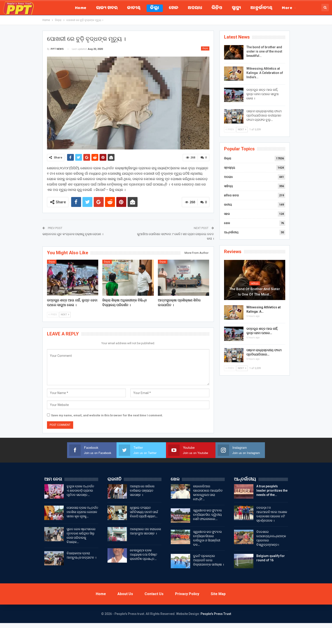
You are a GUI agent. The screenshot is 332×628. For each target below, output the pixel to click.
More (287, 8)
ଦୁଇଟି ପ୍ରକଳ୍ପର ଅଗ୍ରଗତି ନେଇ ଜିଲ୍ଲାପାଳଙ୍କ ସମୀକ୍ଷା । (208, 560)
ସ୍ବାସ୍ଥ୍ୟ (236, 8)
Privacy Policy (187, 594)
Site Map (218, 594)
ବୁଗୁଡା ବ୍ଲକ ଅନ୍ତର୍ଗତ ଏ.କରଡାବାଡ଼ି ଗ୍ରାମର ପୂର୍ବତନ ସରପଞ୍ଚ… (80, 490)
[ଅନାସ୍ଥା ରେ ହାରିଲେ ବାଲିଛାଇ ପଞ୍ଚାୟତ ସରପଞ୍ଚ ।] (117, 491)
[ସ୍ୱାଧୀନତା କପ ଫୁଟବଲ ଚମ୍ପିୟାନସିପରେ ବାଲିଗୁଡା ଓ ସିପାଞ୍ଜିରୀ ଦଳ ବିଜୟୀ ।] (180, 537)
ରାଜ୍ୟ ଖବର (107, 8)
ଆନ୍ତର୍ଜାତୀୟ (261, 8)
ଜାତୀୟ (134, 8)
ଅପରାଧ (195, 8)
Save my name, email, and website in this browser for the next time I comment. (107, 415)
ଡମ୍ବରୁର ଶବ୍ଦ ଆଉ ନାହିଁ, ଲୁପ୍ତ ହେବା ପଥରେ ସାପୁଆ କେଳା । (262, 94)
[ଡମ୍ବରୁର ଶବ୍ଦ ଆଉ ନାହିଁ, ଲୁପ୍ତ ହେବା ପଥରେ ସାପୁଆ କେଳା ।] (72, 278)
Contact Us (154, 594)
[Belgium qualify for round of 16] (243, 561)
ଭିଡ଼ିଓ (217, 8)
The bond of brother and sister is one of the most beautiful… (264, 51)
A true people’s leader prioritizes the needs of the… (272, 490)
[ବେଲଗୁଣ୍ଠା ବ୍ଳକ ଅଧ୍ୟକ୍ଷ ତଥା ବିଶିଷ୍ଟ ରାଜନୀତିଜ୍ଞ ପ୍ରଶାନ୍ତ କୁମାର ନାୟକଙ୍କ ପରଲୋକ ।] (117, 555)
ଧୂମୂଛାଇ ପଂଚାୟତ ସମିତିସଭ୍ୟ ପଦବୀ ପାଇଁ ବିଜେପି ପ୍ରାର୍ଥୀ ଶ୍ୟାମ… (144, 512)
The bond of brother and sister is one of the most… (254, 291)
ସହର (227, 213)
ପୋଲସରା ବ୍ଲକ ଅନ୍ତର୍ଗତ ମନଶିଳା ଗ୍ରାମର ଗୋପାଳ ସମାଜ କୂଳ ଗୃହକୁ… (82, 512)
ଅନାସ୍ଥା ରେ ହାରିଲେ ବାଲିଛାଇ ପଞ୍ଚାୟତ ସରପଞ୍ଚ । (142, 490)
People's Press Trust (216, 614)
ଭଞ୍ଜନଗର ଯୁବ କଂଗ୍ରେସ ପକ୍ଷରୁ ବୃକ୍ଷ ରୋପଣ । (72, 234)
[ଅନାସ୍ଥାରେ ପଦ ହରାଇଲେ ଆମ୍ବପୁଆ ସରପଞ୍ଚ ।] (117, 534)
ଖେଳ (173, 8)
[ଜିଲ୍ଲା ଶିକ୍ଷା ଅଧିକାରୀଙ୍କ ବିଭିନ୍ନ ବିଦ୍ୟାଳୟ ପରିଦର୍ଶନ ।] (128, 278)
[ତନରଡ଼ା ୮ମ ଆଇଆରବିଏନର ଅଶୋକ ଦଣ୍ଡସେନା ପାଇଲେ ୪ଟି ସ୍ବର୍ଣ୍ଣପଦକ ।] (243, 513)
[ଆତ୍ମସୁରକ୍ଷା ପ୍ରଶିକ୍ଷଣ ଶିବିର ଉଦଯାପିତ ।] (183, 278)
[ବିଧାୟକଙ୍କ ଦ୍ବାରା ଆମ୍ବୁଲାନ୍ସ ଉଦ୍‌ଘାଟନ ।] (54, 558)
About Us (125, 594)
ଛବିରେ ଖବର (231, 195)
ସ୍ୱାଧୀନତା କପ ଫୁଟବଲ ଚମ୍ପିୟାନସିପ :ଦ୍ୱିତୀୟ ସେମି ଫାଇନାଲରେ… (207, 515)
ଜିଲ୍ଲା (154, 8)
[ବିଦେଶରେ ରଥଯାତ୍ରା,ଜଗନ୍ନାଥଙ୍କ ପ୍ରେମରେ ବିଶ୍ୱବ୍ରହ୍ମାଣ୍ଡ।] (243, 537)
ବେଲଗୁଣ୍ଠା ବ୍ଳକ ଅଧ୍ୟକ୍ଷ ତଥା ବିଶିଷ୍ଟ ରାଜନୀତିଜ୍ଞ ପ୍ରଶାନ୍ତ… (143, 554)
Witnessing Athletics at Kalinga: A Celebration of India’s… (264, 73)
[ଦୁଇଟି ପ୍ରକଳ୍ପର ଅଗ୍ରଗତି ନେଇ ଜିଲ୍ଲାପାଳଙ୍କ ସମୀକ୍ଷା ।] (180, 561)
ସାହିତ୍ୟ (228, 186)
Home (81, 8)
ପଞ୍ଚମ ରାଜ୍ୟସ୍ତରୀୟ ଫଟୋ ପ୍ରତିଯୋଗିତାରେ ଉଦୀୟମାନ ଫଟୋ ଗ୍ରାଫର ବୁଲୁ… (264, 115)
